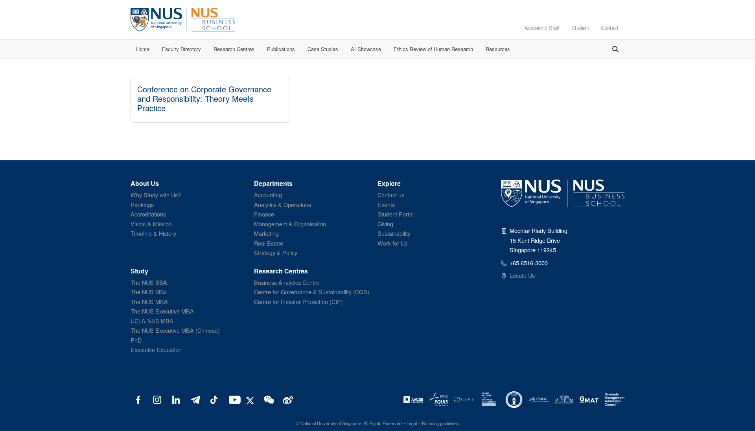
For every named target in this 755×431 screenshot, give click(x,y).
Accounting (268, 195)
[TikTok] (213, 399)
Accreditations (148, 214)
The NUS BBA (149, 282)
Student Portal (396, 214)
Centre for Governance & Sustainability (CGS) (311, 292)
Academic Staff (542, 27)
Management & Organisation (290, 224)
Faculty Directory (181, 49)
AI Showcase (366, 49)
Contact (610, 27)
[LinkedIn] (176, 399)
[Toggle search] (615, 49)
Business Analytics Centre (286, 282)
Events (386, 204)
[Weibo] (287, 399)
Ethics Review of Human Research (433, 49)
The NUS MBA (149, 301)
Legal (412, 423)
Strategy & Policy (275, 252)
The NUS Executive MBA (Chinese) (175, 330)
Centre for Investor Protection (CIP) (298, 301)
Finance (264, 214)
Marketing (266, 233)
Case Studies (323, 49)
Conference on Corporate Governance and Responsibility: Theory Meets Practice (204, 98)
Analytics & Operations (282, 204)
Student (580, 27)
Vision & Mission (151, 224)
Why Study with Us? (156, 195)
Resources (498, 49)
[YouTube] (233, 399)
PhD (136, 340)
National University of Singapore (330, 423)
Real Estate (268, 243)
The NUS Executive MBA (162, 311)
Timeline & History (153, 233)
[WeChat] (268, 399)
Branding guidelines (440, 423)
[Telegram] (195, 399)
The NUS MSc (149, 292)
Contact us (391, 195)
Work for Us (392, 243)
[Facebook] (138, 399)
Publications (281, 49)
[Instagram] (157, 399)
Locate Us (522, 275)
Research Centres (234, 49)
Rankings (142, 204)
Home (142, 49)
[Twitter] (251, 399)
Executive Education (156, 349)
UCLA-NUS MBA (152, 321)
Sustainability (394, 233)
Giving (385, 224)
